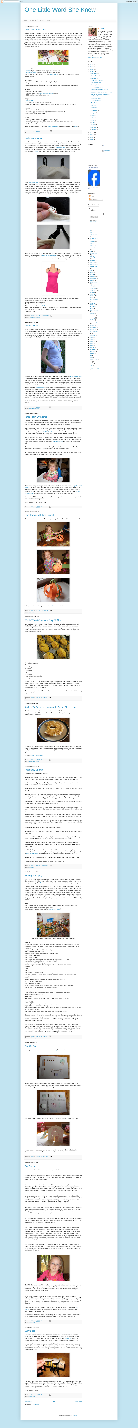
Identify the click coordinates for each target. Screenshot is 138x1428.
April (92, 122)
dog (91, 270)
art (90, 230)
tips (91, 355)
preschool (92, 329)
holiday (92, 286)
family (30, 1322)
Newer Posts (28, 1401)
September (94, 110)
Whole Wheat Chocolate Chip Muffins (43, 620)
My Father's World (93, 307)
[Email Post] (50, 131)
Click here (55, 606)
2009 (91, 134)
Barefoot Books (94, 238)
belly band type (60, 147)
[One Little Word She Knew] (94, 185)
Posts (92, 196)
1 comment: (45, 407)
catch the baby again (32, 853)
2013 (91, 66)
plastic (91, 320)
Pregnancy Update (34, 769)
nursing (38, 317)
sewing (92, 347)
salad (91, 345)
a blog (55, 1050)
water (91, 366)
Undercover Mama (34, 138)
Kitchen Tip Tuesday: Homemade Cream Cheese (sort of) (52, 707)
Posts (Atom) (35, 1404)
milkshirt (35, 151)
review (91, 343)
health (34, 1322)
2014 (91, 64)
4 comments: (44, 506)
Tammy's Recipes (58, 441)
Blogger (76, 1415)
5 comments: (45, 131)
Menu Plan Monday (53, 126)
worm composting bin (34, 447)
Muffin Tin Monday (92, 304)
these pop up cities (38, 1050)
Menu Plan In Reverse (35, 29)
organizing (93, 316)
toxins (91, 358)
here (75, 126)
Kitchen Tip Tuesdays (36, 755)
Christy (102, 28)
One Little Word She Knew (60, 9)
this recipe (50, 628)
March (93, 125)
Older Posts (78, 1401)
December (94, 73)
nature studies (93, 310)
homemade (93, 288)
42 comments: (45, 315)
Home (25, 20)
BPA (91, 251)
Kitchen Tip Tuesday (34, 761)
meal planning (94, 299)
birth (91, 244)
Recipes (41, 20)
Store (49, 20)
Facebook (43, 304)
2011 (91, 71)
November (94, 76)
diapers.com (93, 264)
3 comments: (45, 610)
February (94, 127)
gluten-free (93, 278)
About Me (33, 20)
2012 (91, 69)
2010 (91, 132)
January (93, 129)
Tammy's (42, 883)
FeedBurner (93, 222)
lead (91, 297)
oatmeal (28, 71)
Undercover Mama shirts (49, 255)
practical (92, 325)
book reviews (93, 248)
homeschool (32, 1396)
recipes (31, 132)
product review (94, 331)
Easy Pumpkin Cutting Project (39, 515)
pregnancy (31, 867)
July (92, 115)
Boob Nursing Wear (75, 376)
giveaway (92, 276)
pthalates (92, 335)
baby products (93, 235)
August (93, 113)
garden (92, 274)
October (93, 78)
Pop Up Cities (31, 1046)
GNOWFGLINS (47, 432)
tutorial (91, 364)
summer (92, 353)
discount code (93, 266)
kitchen (92, 292)
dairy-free (92, 262)
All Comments (94, 199)
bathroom (92, 241)
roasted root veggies (54, 909)
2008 (91, 137)
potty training (93, 322)
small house (93, 349)
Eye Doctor (30, 1166)
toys (91, 362)
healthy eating (32, 1037)
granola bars (29, 100)
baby (91, 232)
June (92, 117)
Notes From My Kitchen (36, 417)
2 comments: (45, 865)
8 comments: (44, 1321)
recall (91, 337)
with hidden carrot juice (46, 93)
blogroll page (68, 1338)
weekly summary (94, 368)
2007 (91, 139)
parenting (92, 318)
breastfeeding (32, 317)
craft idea (31, 612)
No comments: (44, 1156)
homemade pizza (31, 72)
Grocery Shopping (33, 875)
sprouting (92, 351)
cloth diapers (93, 257)
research (92, 341)
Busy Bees (30, 1331)
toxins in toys (93, 360)
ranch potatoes (54, 74)
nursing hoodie (40, 387)
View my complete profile (95, 57)
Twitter (44, 306)
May (92, 120)
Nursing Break (31, 325)
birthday (92, 246)
